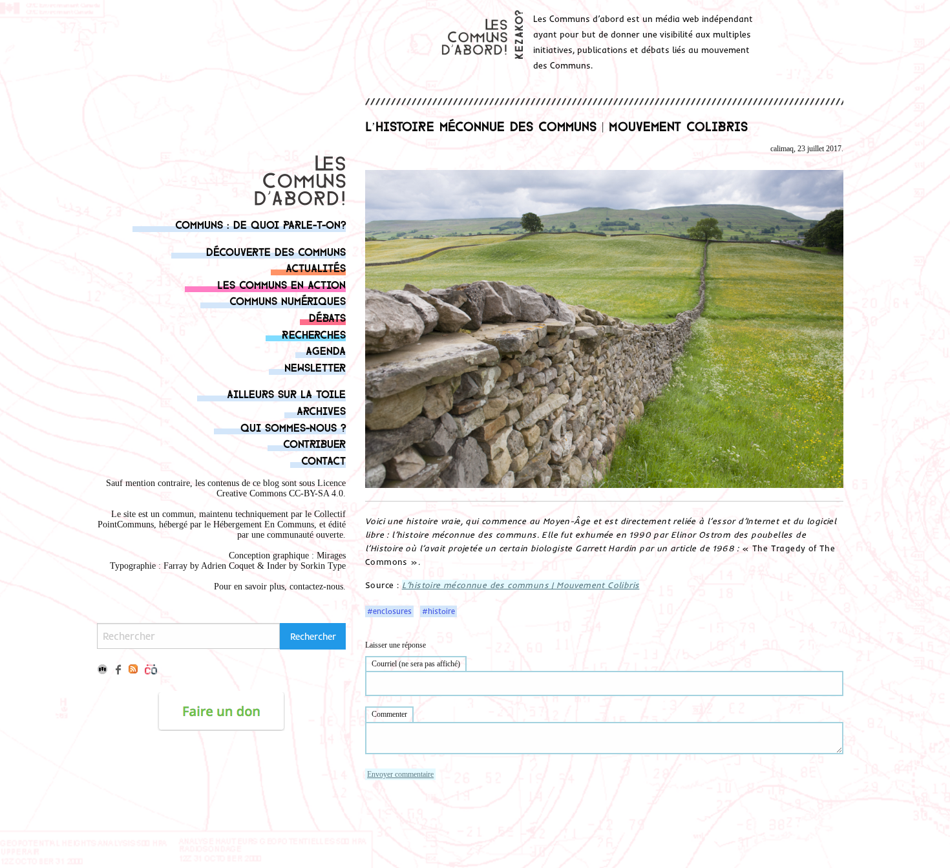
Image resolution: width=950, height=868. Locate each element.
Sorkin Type (323, 566)
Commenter (389, 714)
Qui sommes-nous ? (293, 426)
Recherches (314, 333)
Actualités (316, 267)
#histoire (438, 611)
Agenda (326, 349)
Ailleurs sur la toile (286, 393)
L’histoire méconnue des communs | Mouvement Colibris (521, 585)
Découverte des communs (276, 251)
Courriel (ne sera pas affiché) (416, 663)
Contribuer (314, 443)
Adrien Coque (226, 566)
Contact (323, 459)
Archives (321, 410)
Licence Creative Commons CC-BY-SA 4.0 (281, 488)
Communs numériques (287, 300)
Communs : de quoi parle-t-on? (260, 223)
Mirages (331, 555)
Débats (327, 317)
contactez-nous (316, 586)
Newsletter (315, 366)
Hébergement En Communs (263, 524)
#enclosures (389, 611)
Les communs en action (281, 284)
